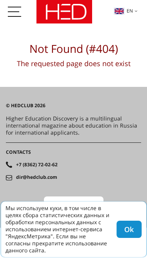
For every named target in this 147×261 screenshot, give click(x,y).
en (130, 10)
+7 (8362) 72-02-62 (37, 165)
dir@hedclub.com (36, 177)
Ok (129, 229)
